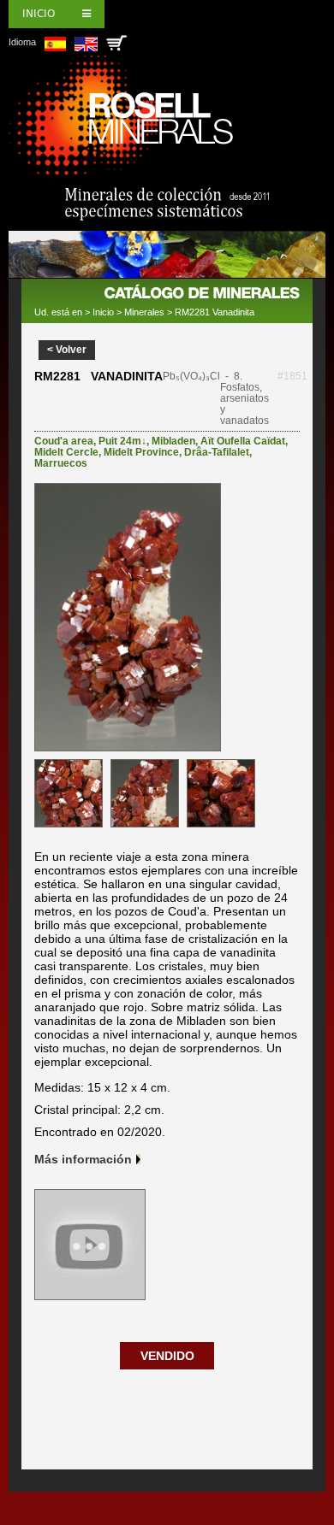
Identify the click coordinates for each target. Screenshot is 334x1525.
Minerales (144, 312)
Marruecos (60, 463)
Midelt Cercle (66, 452)
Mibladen (173, 441)
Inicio (38, 14)
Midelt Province (141, 452)
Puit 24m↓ (122, 441)
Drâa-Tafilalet (216, 452)
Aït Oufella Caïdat (242, 441)
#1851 (292, 376)
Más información (83, 1159)
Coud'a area (63, 441)
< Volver (66, 350)
